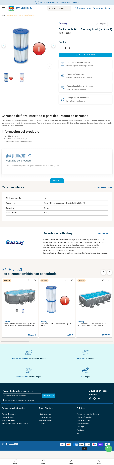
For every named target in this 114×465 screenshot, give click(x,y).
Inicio (3, 15)
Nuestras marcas (45, 417)
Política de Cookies (83, 420)
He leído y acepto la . (20, 400)
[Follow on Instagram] (94, 398)
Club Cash (80, 430)
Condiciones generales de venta (88, 414)
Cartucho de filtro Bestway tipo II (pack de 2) (56, 324)
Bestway (6, 322)
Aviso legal (80, 427)
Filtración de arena (8, 420)
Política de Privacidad (26, 400)
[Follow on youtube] (99, 398)
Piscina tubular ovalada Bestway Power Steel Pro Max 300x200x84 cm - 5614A (19, 324)
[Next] (53, 46)
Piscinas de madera (8, 414)
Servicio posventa (83, 423)
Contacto (42, 423)
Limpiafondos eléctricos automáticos (15, 423)
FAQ (78, 433)
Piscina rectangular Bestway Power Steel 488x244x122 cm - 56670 (92, 324)
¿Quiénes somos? (45, 414)
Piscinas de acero (8, 417)
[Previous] (4, 46)
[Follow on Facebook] (90, 398)
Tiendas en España (45, 420)
